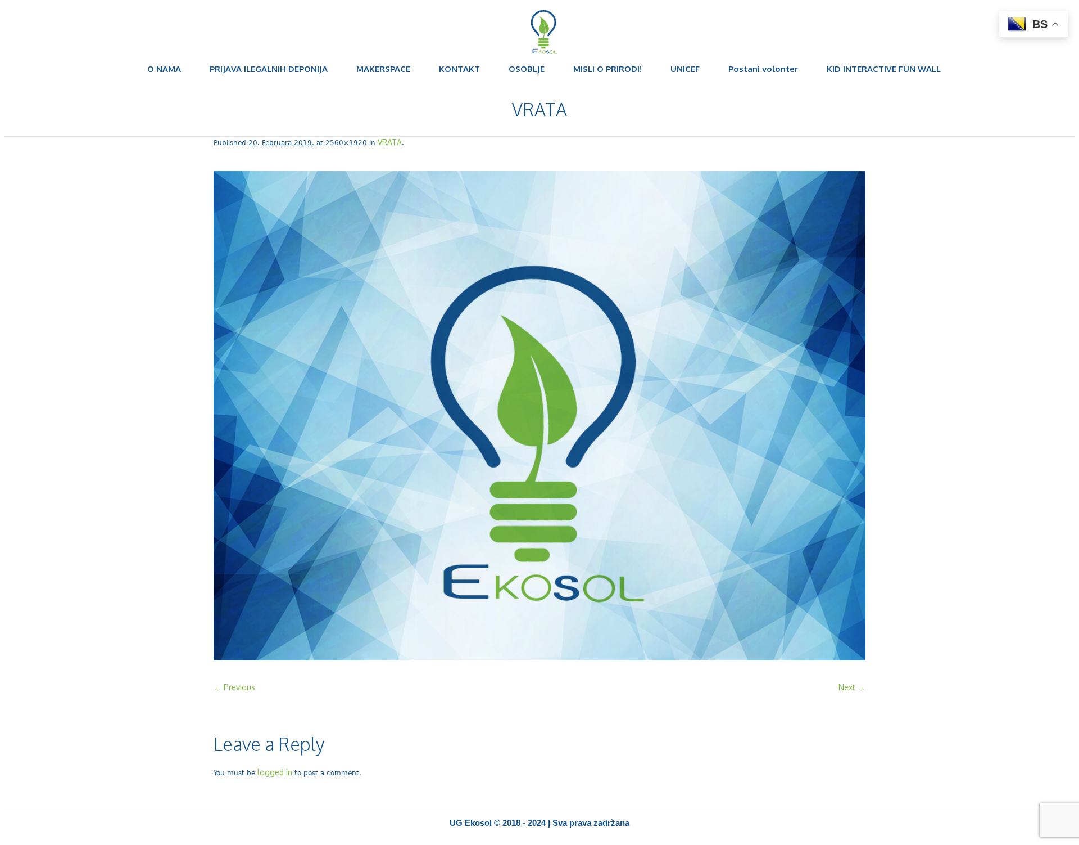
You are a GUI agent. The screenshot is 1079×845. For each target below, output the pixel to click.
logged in (274, 772)
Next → (851, 687)
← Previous (234, 687)
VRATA (390, 142)
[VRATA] (539, 417)
